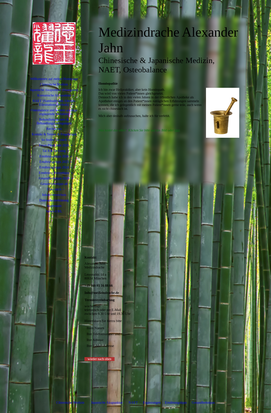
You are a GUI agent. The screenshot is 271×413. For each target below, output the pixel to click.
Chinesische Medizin (54, 84)
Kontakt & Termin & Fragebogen (54, 134)
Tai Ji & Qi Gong (54, 151)
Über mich (54, 189)
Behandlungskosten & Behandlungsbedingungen (54, 121)
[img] (54, 43)
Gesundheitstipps (203, 402)
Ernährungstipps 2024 (54, 167)
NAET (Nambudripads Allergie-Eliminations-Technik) (54, 102)
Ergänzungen (152, 402)
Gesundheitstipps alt (54, 184)
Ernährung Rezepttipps (54, 173)
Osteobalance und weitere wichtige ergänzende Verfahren (54, 112)
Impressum (54, 206)
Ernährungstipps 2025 (54, 162)
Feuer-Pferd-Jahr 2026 (54, 145)
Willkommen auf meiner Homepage (54, 79)
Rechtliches (54, 129)
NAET (133, 402)
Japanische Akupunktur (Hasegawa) (54, 90)
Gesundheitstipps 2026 (54, 178)
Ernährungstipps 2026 (54, 156)
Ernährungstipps (176, 402)
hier (177, 130)
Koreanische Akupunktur (54, 95)
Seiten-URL (54, 211)
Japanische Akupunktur (107, 402)
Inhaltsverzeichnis (54, 195)
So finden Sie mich (54, 140)
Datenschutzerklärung (54, 200)
